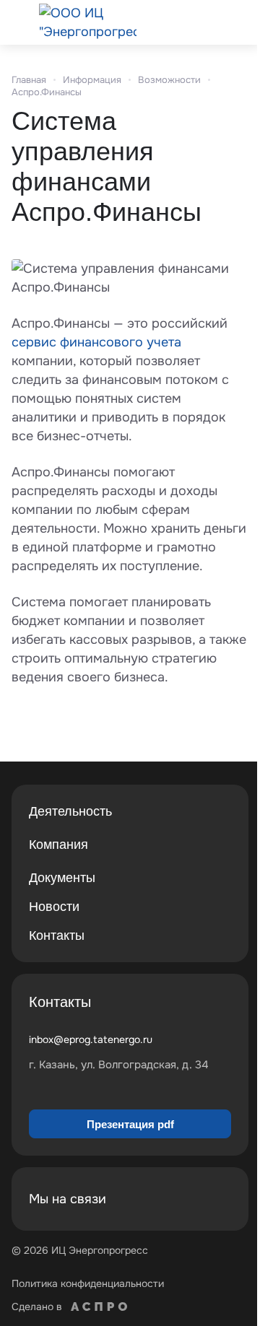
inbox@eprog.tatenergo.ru (90, 1039)
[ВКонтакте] (182, 1199)
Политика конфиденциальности (88, 1283)
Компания (58, 844)
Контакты (56, 935)
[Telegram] (216, 1199)
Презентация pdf (130, 1124)
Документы (62, 878)
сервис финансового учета (96, 342)
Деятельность (70, 811)
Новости (54, 906)
